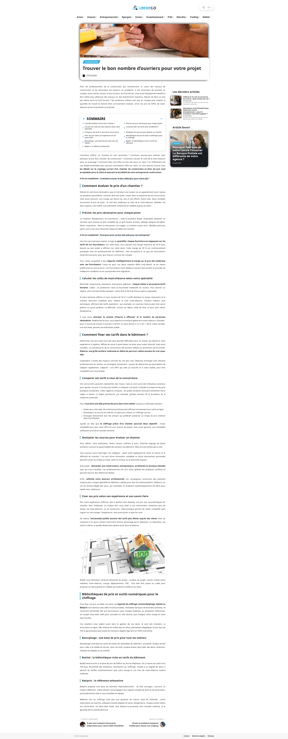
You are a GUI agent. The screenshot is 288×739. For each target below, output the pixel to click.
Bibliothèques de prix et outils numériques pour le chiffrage (144, 136)
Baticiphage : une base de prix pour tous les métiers (101, 142)
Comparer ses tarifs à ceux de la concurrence (102, 132)
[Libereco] (144, 7)
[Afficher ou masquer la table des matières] (133, 118)
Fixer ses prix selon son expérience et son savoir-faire (100, 136)
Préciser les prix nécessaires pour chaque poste (144, 123)
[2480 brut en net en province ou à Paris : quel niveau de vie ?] (175, 100)
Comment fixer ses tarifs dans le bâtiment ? (142, 127)
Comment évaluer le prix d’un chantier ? (100, 123)
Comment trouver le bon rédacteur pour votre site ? (124, 178)
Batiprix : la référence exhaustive (97, 146)
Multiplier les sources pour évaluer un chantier (144, 132)
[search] (204, 7)
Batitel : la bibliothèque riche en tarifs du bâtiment (141, 142)
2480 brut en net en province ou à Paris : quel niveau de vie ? (196, 98)
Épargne (177, 143)
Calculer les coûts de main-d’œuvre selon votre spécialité (102, 128)
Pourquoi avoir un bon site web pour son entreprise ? (125, 235)
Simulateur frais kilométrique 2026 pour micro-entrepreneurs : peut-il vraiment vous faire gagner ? (196, 111)
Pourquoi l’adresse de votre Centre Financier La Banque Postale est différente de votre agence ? (188, 153)
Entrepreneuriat (91, 62)
